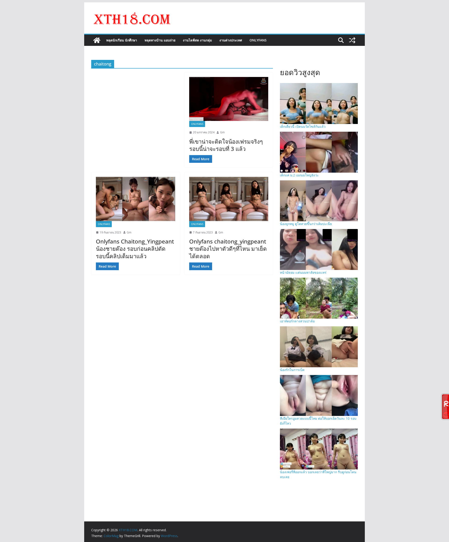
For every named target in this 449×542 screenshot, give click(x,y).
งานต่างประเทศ (230, 40)
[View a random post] (352, 40)
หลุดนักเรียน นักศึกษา (121, 40)
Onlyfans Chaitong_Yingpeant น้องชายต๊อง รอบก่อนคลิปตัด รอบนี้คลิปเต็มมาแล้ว (135, 248)
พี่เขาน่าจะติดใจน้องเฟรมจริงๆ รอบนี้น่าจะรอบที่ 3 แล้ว (226, 145)
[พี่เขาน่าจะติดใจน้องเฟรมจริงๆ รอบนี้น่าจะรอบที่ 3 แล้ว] (228, 99)
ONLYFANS (258, 40)
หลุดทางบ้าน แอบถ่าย (160, 40)
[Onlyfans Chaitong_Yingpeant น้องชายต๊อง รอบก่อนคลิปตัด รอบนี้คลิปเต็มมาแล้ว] (135, 199)
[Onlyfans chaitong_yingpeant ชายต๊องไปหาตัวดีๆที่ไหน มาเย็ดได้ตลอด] (228, 199)
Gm (222, 132)
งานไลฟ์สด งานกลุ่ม (197, 40)
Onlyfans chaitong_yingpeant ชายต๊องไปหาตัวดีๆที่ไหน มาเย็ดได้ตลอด (228, 248)
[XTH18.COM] (96, 40)
